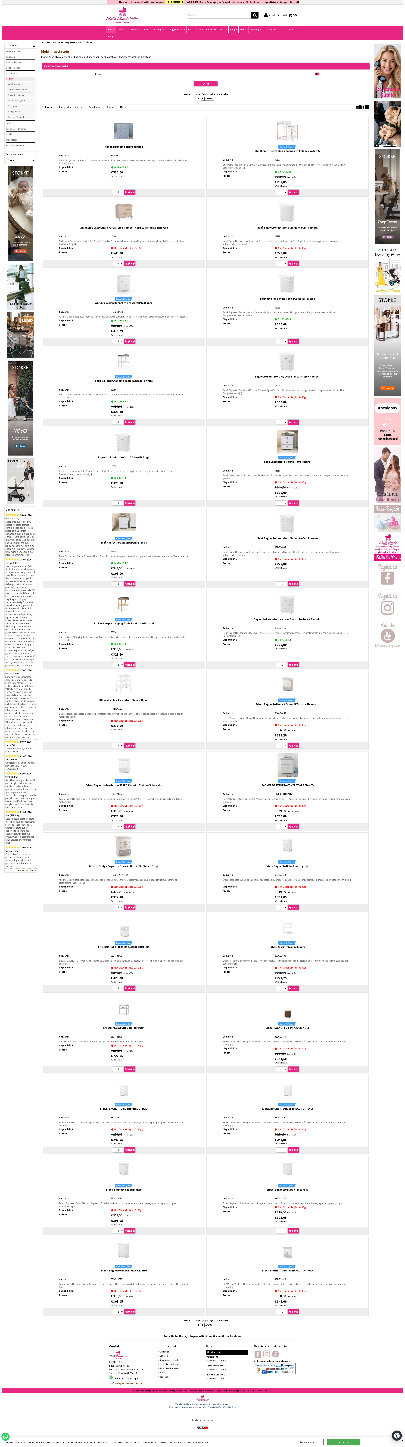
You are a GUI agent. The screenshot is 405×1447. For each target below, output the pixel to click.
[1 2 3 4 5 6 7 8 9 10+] (118, 264)
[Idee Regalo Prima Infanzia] (387, 530)
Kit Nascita (272, 29)
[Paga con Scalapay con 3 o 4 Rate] (387, 444)
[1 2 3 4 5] (118, 193)
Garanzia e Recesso (169, 1368)
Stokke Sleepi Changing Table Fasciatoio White (124, 381)
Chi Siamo (164, 1351)
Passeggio (134, 29)
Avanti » (209, 99)
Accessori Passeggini (154, 29)
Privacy (207, 1442)
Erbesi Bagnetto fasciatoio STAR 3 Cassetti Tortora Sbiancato (124, 785)
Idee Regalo (256, 29)
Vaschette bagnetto (16, 100)
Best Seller (164, 1376)
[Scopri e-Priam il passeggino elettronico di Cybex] (387, 292)
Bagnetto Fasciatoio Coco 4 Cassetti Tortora (287, 298)
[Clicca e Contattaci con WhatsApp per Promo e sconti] (387, 97)
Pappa (233, 29)
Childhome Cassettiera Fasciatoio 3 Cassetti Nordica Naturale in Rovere (124, 227)
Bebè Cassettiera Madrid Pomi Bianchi (123, 542)
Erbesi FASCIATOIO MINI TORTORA (123, 1028)
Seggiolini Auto (176, 29)
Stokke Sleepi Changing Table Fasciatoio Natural (124, 623)
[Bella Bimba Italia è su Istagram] (387, 618)
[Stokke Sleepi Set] (20, 259)
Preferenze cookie (202, 1420)
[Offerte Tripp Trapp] (387, 243)
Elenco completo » (27, 870)
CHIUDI (402, 1440)
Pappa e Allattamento (16, 128)
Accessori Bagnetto (16, 117)
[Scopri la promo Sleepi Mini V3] (387, 395)
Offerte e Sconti (13, 51)
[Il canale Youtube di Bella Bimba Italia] (387, 647)
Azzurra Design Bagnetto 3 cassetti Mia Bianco (124, 303)
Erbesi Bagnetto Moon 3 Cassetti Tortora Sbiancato (287, 704)
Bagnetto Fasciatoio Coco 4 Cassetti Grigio (123, 457)
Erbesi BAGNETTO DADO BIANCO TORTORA (287, 1270)
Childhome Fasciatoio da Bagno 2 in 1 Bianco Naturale (288, 151)
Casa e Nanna (195, 29)
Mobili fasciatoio (15, 84)
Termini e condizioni (169, 1364)
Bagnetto (211, 29)
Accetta (343, 1442)
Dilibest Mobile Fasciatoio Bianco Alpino (123, 700)
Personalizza (307, 1442)
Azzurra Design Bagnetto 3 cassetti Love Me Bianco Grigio (123, 866)
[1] (282, 193)
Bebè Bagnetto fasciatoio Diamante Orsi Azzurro (287, 538)
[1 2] (282, 342)
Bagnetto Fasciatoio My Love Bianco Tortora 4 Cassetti (287, 619)
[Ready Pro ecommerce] (202, 1428)
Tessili (223, 29)
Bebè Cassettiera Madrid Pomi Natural (287, 461)
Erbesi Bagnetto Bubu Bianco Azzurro (124, 1270)
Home (111, 29)
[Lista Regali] (387, 501)
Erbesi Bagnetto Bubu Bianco (124, 1189)
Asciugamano (14, 111)
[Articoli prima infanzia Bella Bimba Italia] (387, 559)
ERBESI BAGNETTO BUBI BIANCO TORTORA (287, 1108)
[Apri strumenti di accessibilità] (397, 1436)
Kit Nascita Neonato (15, 145)
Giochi (243, 29)
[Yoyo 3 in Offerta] (20, 454)
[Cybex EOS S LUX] (20, 503)
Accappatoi (13, 106)
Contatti (163, 1355)
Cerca (98, 73)
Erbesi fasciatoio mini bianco (287, 947)
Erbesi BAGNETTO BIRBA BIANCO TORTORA (124, 947)
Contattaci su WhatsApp (298, 2)
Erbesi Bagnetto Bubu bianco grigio (287, 866)
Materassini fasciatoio (17, 89)
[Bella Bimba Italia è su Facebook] (387, 589)
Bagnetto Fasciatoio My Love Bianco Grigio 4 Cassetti (287, 376)
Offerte (121, 29)
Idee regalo (11, 139)
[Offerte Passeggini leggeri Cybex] (20, 308)
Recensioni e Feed (168, 1360)
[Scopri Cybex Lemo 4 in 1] (20, 357)
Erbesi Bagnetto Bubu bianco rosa (287, 1189)
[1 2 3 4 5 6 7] (118, 503)
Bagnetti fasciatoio (16, 95)
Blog (110, 36)
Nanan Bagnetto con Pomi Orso (124, 146)
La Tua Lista (288, 29)
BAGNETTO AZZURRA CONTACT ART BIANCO (288, 785)
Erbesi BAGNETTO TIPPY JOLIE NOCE (287, 1028)
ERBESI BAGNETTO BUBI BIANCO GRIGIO (124, 1108)
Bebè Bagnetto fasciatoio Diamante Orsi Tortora (287, 227)
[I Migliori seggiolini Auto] (387, 146)
